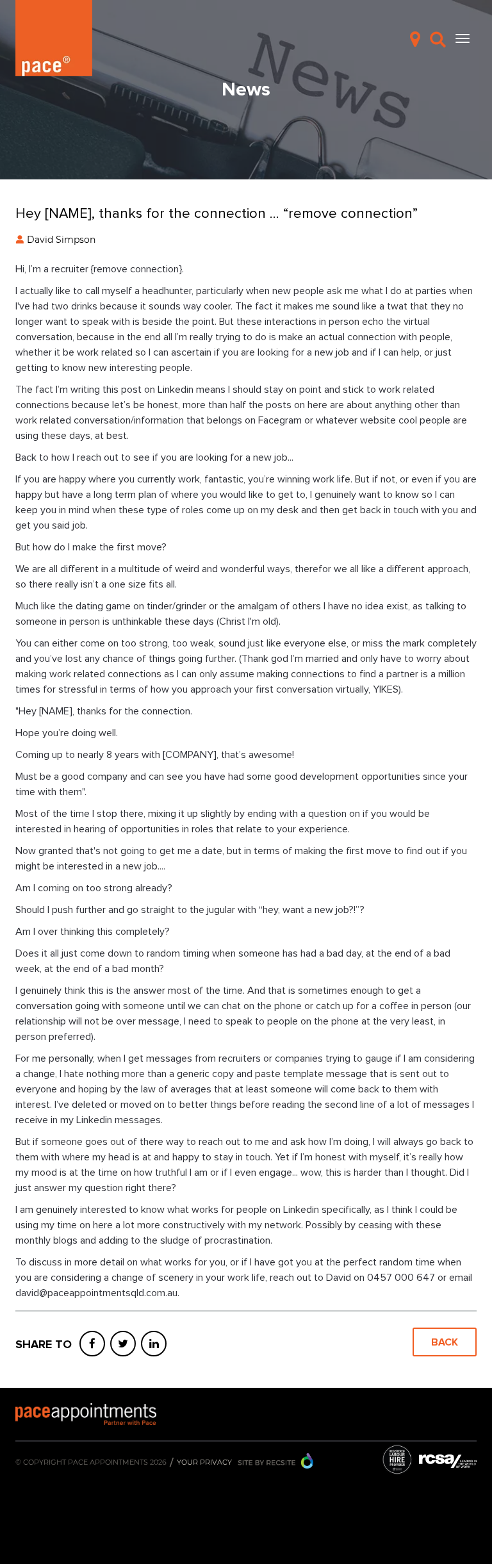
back (444, 1342)
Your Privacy (204, 1462)
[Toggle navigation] (462, 38)
